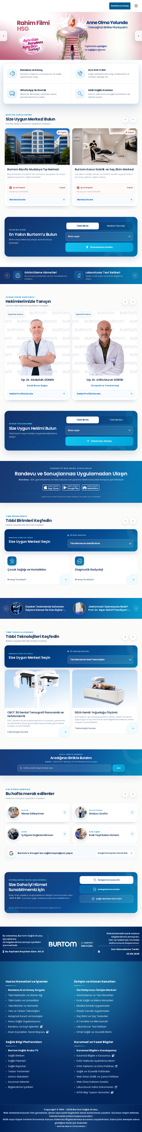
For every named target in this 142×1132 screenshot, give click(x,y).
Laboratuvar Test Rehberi (91, 1026)
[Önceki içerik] (125, 794)
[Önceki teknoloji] (125, 637)
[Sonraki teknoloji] (133, 637)
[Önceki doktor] (125, 301)
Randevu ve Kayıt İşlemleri (24, 1026)
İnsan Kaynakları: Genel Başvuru (27, 1032)
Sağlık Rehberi (16, 1055)
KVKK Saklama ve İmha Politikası (96, 1066)
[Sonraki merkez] (133, 119)
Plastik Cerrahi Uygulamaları (93, 1011)
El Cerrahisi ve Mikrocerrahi (92, 1021)
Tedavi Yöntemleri (18, 1071)
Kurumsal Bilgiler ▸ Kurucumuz (94, 1055)
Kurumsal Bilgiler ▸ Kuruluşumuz (97, 1050)
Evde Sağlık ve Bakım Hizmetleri (95, 1000)
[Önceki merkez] (125, 119)
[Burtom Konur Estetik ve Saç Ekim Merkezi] (37, 146)
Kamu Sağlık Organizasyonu (24, 1021)
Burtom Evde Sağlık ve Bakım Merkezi (101, 169)
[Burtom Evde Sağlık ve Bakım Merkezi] (104, 146)
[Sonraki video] (136, 608)
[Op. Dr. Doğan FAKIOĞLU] (104, 343)
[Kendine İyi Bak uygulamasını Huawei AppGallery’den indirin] (91, 487)
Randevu (24, 479)
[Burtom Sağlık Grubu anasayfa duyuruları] (71, 36)
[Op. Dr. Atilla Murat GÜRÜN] (37, 343)
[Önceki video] (6, 608)
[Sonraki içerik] (133, 794)
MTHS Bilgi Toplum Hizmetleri (94, 1092)
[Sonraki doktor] (133, 301)
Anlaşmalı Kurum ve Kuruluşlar (25, 1016)
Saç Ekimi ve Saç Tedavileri (92, 1016)
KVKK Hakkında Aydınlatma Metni (96, 1061)
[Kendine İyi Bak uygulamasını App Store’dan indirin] (51, 487)
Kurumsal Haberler (18, 1082)
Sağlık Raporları (17, 1066)
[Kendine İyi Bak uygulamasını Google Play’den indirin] (71, 487)
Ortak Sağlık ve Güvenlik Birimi (94, 1032)
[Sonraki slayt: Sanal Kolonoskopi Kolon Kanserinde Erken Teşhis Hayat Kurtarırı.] (138, 35)
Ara (119, 768)
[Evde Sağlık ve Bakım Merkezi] (71, 36)
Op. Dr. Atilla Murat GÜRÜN (37, 380)
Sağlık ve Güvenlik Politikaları (93, 1071)
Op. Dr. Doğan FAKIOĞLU (105, 380)
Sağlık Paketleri (17, 1061)
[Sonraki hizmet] (135, 275)
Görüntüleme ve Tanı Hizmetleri (95, 995)
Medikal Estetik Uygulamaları (93, 1006)
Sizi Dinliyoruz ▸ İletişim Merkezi (96, 990)
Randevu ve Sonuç (120, 6)
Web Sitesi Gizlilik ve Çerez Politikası (98, 1076)
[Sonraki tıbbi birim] (132, 385)
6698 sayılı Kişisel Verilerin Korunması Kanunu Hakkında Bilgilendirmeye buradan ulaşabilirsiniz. (56, 1119)
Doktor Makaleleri (18, 1076)
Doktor (48, 761)
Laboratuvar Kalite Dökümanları (96, 1087)
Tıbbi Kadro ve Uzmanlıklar (23, 1000)
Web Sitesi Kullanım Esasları (92, 1082)
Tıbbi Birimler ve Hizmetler (23, 1006)
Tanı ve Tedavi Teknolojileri (24, 1011)
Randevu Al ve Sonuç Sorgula (26, 990)
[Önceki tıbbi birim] (77, 385)
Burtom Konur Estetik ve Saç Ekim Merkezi (36, 169)
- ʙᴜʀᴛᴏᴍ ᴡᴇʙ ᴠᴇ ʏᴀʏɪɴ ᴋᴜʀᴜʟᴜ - (71, 1126)
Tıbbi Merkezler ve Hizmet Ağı (25, 995)
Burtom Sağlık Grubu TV (23, 1050)
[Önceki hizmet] (7, 275)
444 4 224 (15, 898)
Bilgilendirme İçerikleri (20, 1087)
